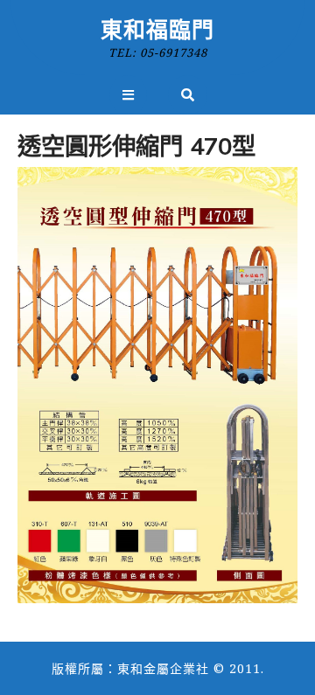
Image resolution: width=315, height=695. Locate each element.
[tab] (128, 95)
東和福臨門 (157, 29)
